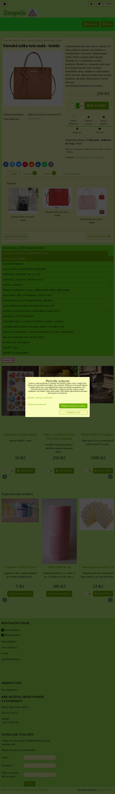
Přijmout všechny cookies (73, 406)
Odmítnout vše (73, 412)
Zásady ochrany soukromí (40, 397)
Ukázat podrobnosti (37, 404)
